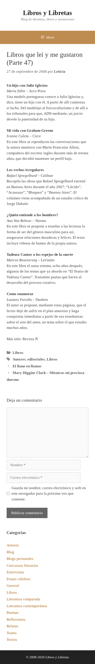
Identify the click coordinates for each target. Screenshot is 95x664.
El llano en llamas (27, 366)
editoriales (36, 359)
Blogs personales (20, 559)
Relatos (12, 626)
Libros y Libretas (47, 12)
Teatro (12, 633)
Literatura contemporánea (27, 606)
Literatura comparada (23, 599)
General (13, 586)
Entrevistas (15, 572)
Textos (12, 639)
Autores (19, 359)
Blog (10, 552)
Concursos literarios (22, 565)
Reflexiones (16, 619)
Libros (18, 353)
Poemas (13, 613)
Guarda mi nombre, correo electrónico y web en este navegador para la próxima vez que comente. (48, 493)
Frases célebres (18, 579)
